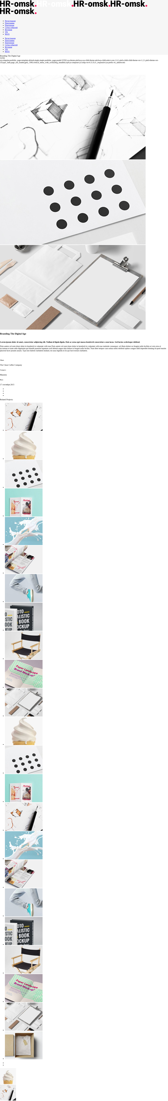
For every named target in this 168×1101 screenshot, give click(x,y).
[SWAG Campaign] (86, 445)
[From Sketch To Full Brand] (86, 617)
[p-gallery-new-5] (73, 329)
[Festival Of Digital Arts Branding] (86, 588)
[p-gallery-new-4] (73, 244)
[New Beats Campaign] (86, 474)
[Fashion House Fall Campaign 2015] (86, 417)
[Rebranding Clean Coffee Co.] (86, 531)
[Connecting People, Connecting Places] (86, 560)
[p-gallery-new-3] (73, 159)
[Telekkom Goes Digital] (86, 645)
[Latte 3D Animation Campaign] (86, 674)
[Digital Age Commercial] (86, 502)
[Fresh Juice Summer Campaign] (86, 702)
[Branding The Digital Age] (86, 1045)
